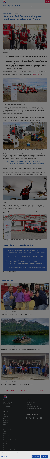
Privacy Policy (16, 454)
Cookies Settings (4, 456)
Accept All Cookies (35, 456)
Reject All (44, 456)
